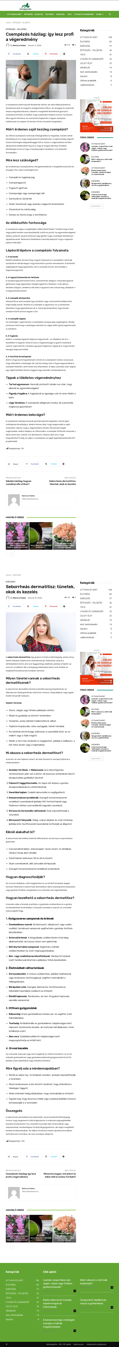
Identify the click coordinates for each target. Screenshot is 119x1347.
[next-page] (12, 554)
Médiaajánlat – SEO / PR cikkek (58, 1344)
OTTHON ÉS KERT (14, 14)
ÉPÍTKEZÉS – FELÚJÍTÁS (33, 14)
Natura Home (19, 45)
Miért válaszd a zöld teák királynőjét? (40, 546)
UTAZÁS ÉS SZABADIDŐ (84, 14)
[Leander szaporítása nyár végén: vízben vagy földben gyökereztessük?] (17, 536)
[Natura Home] (8, 45)
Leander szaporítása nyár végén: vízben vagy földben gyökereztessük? (17, 545)
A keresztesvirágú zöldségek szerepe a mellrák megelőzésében (101, 196)
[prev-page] (7, 554)
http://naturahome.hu (30, 499)
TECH (69, 14)
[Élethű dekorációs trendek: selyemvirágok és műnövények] (64, 536)
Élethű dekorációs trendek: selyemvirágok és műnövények (64, 545)
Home (8, 22)
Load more (95, 206)
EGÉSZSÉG (60, 14)
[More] (64, 54)
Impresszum (79, 1344)
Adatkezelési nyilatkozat (96, 1344)
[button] (109, 14)
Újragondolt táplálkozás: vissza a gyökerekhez (101, 184)
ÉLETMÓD (50, 14)
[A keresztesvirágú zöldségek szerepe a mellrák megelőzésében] (85, 195)
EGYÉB (98, 14)
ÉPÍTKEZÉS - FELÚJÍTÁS (21, 22)
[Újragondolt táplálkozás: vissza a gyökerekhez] (85, 183)
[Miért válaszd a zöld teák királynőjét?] (40, 536)
